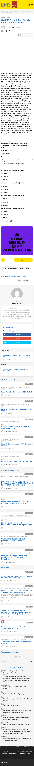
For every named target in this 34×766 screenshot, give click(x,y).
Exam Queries (11, 496)
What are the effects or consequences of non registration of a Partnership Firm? (17, 711)
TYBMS (26, 476)
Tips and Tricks (5, 479)
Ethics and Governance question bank (10, 404)
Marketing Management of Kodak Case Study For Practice (18, 699)
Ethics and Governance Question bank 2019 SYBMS (16, 409)
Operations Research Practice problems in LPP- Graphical (14, 540)
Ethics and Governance (19, 403)
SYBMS (4, 272)
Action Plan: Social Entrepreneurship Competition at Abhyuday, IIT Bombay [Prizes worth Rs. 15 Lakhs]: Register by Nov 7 (16, 612)
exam (4, 268)
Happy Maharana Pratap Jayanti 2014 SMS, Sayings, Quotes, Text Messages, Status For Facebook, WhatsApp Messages (16, 731)
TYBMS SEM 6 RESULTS (10, 706)
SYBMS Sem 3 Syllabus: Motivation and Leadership (15, 370)
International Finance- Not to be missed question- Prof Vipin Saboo (16, 524)
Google (18, 339)
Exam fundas (6, 17)
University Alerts (21, 588)
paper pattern (12, 268)
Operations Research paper (21, 477)
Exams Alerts (4, 588)
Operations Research (19, 476)
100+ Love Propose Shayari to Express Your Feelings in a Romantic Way (16, 672)
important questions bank (24, 516)
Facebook (18, 334)
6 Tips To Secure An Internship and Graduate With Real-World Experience (16, 576)
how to (11, 477)
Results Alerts (12, 588)
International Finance (21, 515)
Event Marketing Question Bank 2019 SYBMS (16, 392)
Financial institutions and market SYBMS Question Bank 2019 (15, 427)
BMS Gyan (3, 476)
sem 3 (21, 268)
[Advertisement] (17, 55)
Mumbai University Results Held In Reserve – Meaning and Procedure (16, 718)
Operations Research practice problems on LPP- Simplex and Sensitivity (14, 557)
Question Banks (9, 386)
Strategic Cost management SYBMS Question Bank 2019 (17, 444)
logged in (14, 331)
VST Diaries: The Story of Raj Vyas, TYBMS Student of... (16, 356)
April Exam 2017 (5, 477)
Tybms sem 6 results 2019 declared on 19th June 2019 (16, 642)
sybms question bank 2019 (7, 422)
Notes (2, 386)
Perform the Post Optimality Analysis (14, 694)
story (27, 588)
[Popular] (2, 621)
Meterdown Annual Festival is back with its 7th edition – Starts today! (15, 627)
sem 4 (27, 268)
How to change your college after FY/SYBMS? (17, 724)
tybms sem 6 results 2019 (19, 639)
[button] (27, 4)
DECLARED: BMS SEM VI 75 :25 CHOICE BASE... (25, 752)
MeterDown (8, 624)
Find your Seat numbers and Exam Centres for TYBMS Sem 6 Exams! (17, 739)
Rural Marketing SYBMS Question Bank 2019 (16, 461)
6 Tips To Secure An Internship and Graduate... (9, 752)
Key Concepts (4, 516)
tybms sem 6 (12, 479)
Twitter (17, 343)
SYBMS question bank (6, 388)
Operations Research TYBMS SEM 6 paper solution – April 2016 (16, 503)
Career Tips (4, 574)
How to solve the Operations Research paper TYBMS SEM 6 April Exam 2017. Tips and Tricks (17, 483)
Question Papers (5, 498)
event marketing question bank (9, 387)
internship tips (11, 574)
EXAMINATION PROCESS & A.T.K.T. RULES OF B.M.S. (17, 688)
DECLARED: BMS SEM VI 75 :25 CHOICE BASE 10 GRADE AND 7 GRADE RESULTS (16, 591)
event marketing (18, 386)
